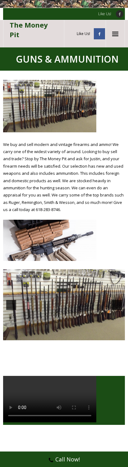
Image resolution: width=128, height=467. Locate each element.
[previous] (11, 305)
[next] (117, 305)
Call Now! (67, 459)
